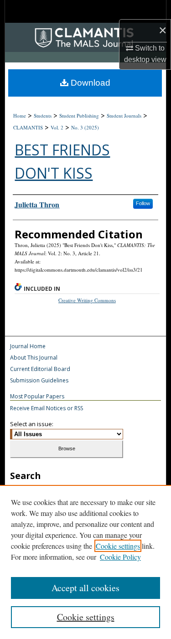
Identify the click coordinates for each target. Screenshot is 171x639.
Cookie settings (118, 546)
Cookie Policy (120, 557)
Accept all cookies (85, 588)
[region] (85, 562)
